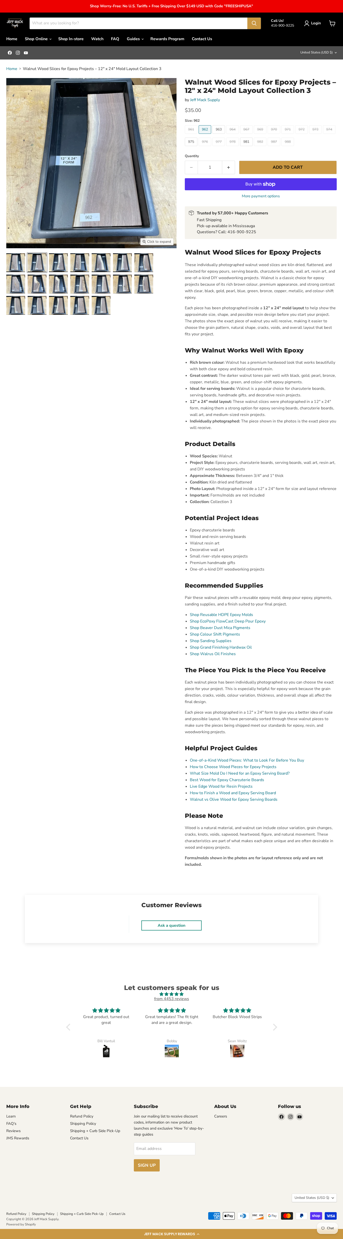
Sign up (147, 1165)
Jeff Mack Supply (205, 100)
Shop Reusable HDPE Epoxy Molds (221, 614)
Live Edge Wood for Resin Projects (221, 786)
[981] (247, 147)
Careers (220, 1116)
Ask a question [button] (171, 925)
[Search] (254, 23)
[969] (261, 135)
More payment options (261, 196)
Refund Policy (81, 1116)
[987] (274, 147)
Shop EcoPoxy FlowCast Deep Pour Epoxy (228, 621)
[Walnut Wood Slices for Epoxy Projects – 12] (16, 263)
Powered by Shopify (21, 1224)
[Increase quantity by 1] (228, 167)
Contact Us (202, 39)
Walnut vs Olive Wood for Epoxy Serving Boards (233, 799)
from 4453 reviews (171, 999)
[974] (330, 135)
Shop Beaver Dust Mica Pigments (220, 628)
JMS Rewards (17, 1138)
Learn (11, 1116)
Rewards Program (167, 39)
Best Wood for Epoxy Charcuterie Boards (227, 780)
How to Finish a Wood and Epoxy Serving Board (233, 793)
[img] (171, 994)
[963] (219, 135)
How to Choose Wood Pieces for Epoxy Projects (233, 767)
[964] (233, 135)
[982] (261, 147)
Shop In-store (71, 39)
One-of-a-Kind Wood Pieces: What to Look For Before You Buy (247, 760)
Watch (97, 39)
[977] (219, 147)
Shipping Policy (83, 1123)
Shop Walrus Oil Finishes (213, 654)
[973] (316, 135)
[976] (205, 147)
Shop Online (37, 39)
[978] (233, 147)
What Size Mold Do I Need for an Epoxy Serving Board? (240, 773)
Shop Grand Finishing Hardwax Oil (221, 647)
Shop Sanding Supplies (211, 641)
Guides (134, 39)
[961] (192, 135)
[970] (274, 135)
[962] (205, 135)
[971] (288, 135)
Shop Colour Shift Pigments (215, 634)
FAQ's (11, 1123)
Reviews (13, 1130)
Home (11, 39)
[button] (171, 1234)
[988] (288, 147)
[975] (192, 147)
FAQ (115, 39)
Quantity (192, 156)
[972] (302, 135)
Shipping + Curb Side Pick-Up (95, 1130)
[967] (247, 135)
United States (316, 52)
